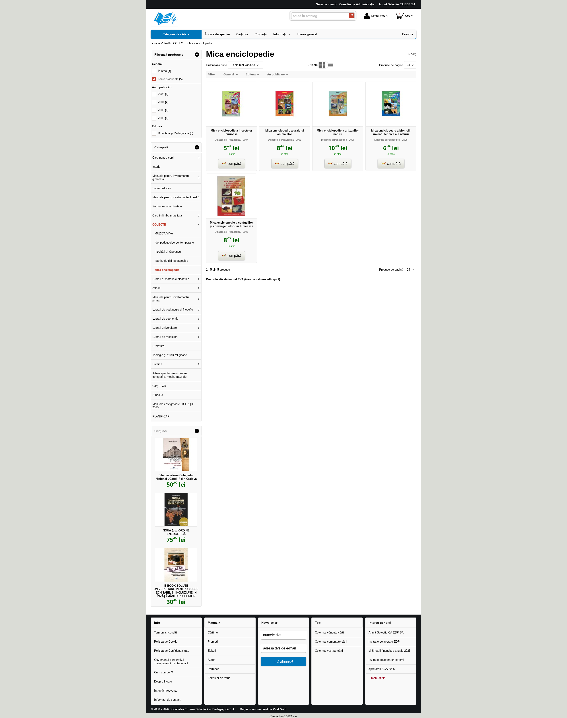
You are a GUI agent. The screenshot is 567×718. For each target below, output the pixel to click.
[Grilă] (322, 65)
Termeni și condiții (165, 632)
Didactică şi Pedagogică (228, 139)
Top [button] (318, 622)
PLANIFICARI (161, 416)
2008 (163, 94)
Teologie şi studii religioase (169, 355)
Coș (404, 15)
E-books (157, 395)
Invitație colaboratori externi (386, 659)
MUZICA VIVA (164, 233)
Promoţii (213, 641)
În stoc (164, 71)
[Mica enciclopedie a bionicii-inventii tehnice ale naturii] (391, 122)
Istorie (156, 166)
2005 (163, 118)
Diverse (157, 364)
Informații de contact (167, 699)
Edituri (212, 650)
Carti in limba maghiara (167, 215)
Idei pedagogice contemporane (174, 242)
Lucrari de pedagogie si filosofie (172, 309)
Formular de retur (219, 678)
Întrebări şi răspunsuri (168, 251)
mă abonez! (283, 662)
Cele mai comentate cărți (331, 641)
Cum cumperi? (163, 672)
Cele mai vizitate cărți (329, 650)
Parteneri (213, 669)
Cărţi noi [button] (160, 431)
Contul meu (378, 15)
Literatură (158, 346)
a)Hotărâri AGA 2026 (382, 669)
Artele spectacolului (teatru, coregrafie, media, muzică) (170, 375)
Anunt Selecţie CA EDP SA (386, 632)
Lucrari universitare (164, 327)
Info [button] (157, 622)
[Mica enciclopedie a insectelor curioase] (231, 122)
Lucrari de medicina (164, 336)
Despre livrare (163, 681)
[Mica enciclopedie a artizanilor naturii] (338, 122)
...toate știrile (377, 678)
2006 (163, 110)
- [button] (197, 54)
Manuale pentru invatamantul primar (170, 298)
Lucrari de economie (165, 318)
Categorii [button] (161, 147)
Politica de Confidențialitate (171, 650)
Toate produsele (170, 79)
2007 (163, 102)
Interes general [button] (380, 622)
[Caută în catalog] (351, 15)
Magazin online (250, 709)
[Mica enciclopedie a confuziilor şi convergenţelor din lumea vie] (231, 214)
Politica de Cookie (165, 641)
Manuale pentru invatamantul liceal (174, 197)
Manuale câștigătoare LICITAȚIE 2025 (173, 405)
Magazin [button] (214, 622)
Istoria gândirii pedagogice (171, 260)
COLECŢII (159, 224)
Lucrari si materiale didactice (170, 279)
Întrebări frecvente (165, 690)
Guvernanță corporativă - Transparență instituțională (171, 661)
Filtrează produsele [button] (168, 54)
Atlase (156, 288)
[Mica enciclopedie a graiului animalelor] (285, 122)
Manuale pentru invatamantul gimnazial (170, 177)
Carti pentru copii (163, 157)
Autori (211, 659)
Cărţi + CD (159, 386)
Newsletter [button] (269, 622)
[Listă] (330, 64)
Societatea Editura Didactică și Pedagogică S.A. (202, 709)
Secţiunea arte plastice (167, 206)
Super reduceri (161, 188)
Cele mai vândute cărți (329, 632)
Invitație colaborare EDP (384, 641)
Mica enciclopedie (167, 269)
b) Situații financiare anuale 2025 (389, 650)
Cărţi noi (213, 632)
